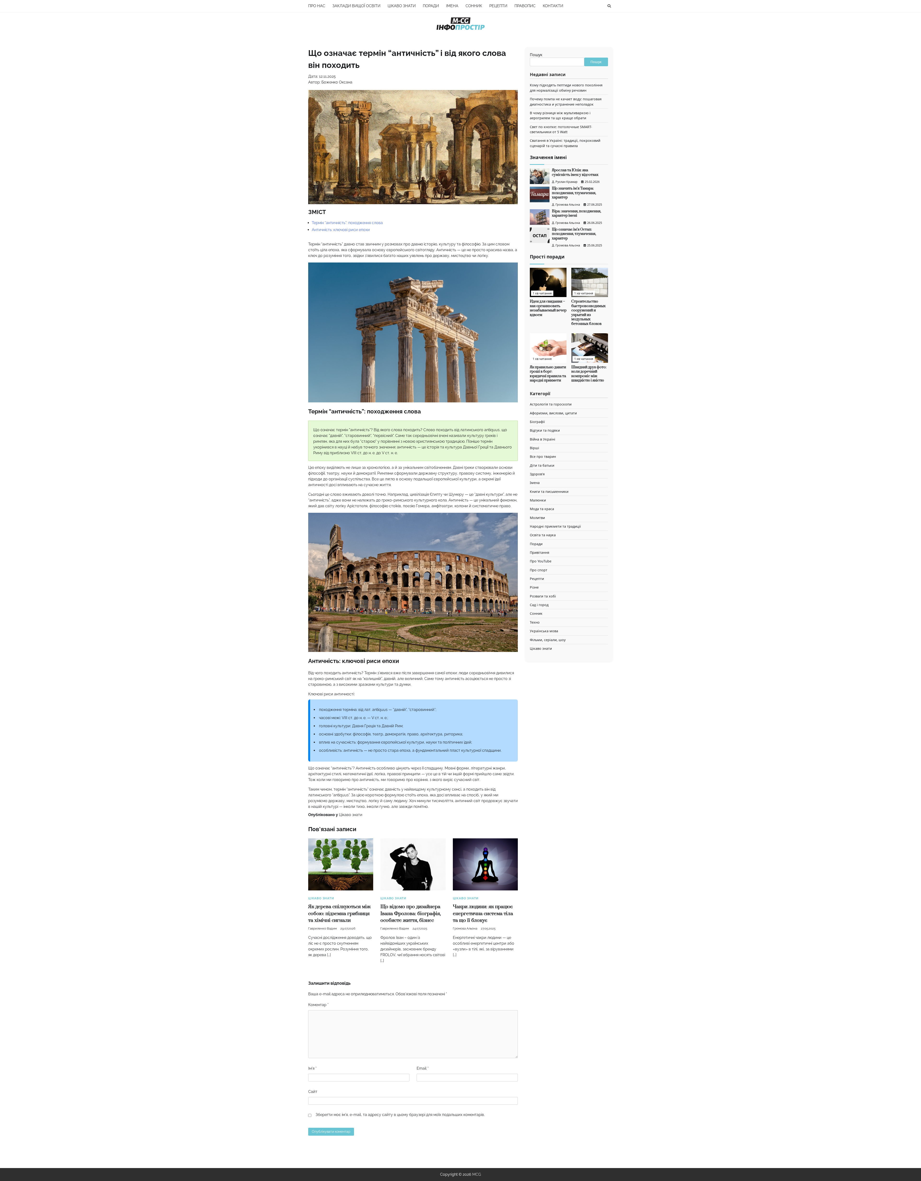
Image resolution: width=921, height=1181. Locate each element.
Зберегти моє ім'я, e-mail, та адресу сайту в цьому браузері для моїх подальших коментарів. (400, 1114)
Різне (534, 587)
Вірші (534, 448)
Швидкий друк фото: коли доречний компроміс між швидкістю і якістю (589, 374)
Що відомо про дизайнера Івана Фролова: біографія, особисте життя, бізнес (410, 914)
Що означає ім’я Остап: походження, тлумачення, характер (574, 234)
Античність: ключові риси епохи (341, 229)
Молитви (537, 517)
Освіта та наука (543, 535)
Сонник (474, 6)
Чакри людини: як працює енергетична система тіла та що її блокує (483, 914)
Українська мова (544, 631)
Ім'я (312, 1068)
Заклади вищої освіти (356, 6)
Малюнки (538, 500)
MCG (476, 1174)
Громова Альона (465, 928)
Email (423, 1068)
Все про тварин (543, 456)
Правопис (525, 6)
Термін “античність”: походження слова (347, 223)
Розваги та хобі (543, 596)
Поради (431, 6)
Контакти (553, 6)
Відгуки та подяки (545, 430)
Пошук (536, 54)
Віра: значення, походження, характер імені (576, 213)
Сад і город (539, 604)
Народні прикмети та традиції (555, 526)
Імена (452, 6)
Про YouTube (540, 561)
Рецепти (498, 6)
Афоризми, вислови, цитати (553, 413)
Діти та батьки (542, 465)
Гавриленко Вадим (322, 928)
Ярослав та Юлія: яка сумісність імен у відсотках (575, 172)
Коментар (318, 1004)
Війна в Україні (542, 439)
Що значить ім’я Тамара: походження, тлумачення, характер (574, 193)
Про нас (316, 6)
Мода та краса (542, 509)
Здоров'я (537, 474)
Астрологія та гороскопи (551, 404)
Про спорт (538, 570)
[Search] (609, 6)
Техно (535, 622)
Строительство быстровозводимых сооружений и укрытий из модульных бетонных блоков (588, 312)
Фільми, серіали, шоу (548, 640)
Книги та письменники (549, 491)
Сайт (312, 1091)
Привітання (539, 552)
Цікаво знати (402, 6)
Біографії (537, 421)
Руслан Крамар (566, 182)
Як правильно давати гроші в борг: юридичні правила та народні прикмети (548, 374)
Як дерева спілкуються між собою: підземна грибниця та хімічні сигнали (339, 914)
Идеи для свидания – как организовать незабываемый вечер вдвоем (548, 308)
